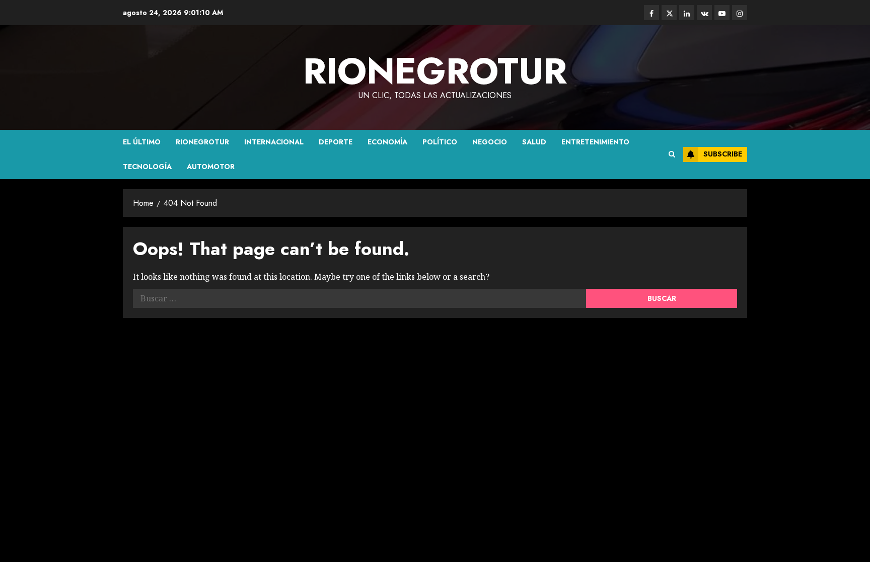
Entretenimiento (595, 142)
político (439, 142)
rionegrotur (435, 71)
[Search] (672, 154)
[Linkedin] (686, 12)
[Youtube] (722, 12)
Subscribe (722, 154)
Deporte (335, 142)
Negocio (489, 142)
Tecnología (147, 167)
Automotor (211, 167)
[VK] (704, 12)
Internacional (274, 142)
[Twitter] (669, 12)
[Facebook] (651, 12)
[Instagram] (739, 12)
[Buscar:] (359, 298)
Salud (534, 142)
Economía (387, 142)
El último (142, 142)
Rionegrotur (202, 142)
